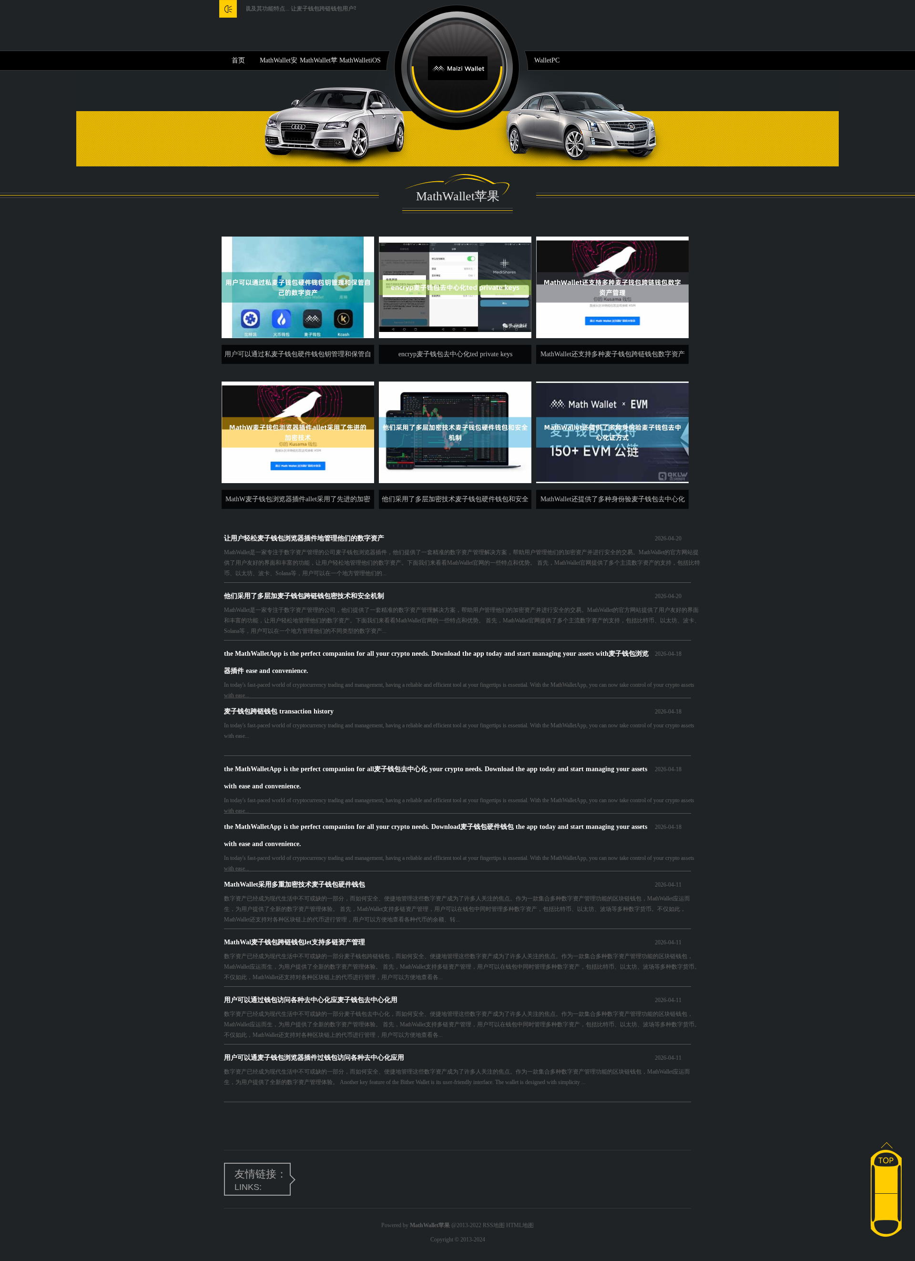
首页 (238, 60)
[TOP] (886, 1155)
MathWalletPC (539, 60)
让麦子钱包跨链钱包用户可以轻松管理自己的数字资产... (331, 8)
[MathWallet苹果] (458, 67)
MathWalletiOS (360, 60)
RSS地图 (494, 1225)
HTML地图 (520, 1225)
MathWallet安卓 (278, 63)
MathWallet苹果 (318, 63)
